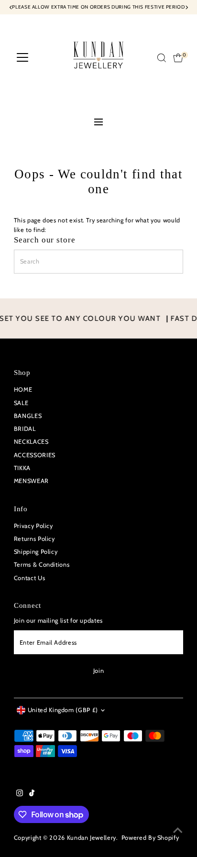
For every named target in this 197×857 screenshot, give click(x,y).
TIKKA (22, 468)
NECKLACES (31, 441)
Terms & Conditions (41, 564)
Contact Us (29, 578)
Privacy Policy (33, 525)
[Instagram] (19, 794)
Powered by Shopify (150, 837)
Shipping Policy (36, 551)
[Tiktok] (32, 794)
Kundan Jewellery (91, 837)
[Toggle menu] (98, 123)
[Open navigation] (22, 58)
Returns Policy (34, 538)
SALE (21, 403)
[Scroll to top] (177, 830)
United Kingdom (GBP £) (63, 710)
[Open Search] (161, 58)
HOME (23, 389)
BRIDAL (25, 428)
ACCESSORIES (34, 455)
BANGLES (28, 415)
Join (98, 670)
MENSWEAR (31, 480)
